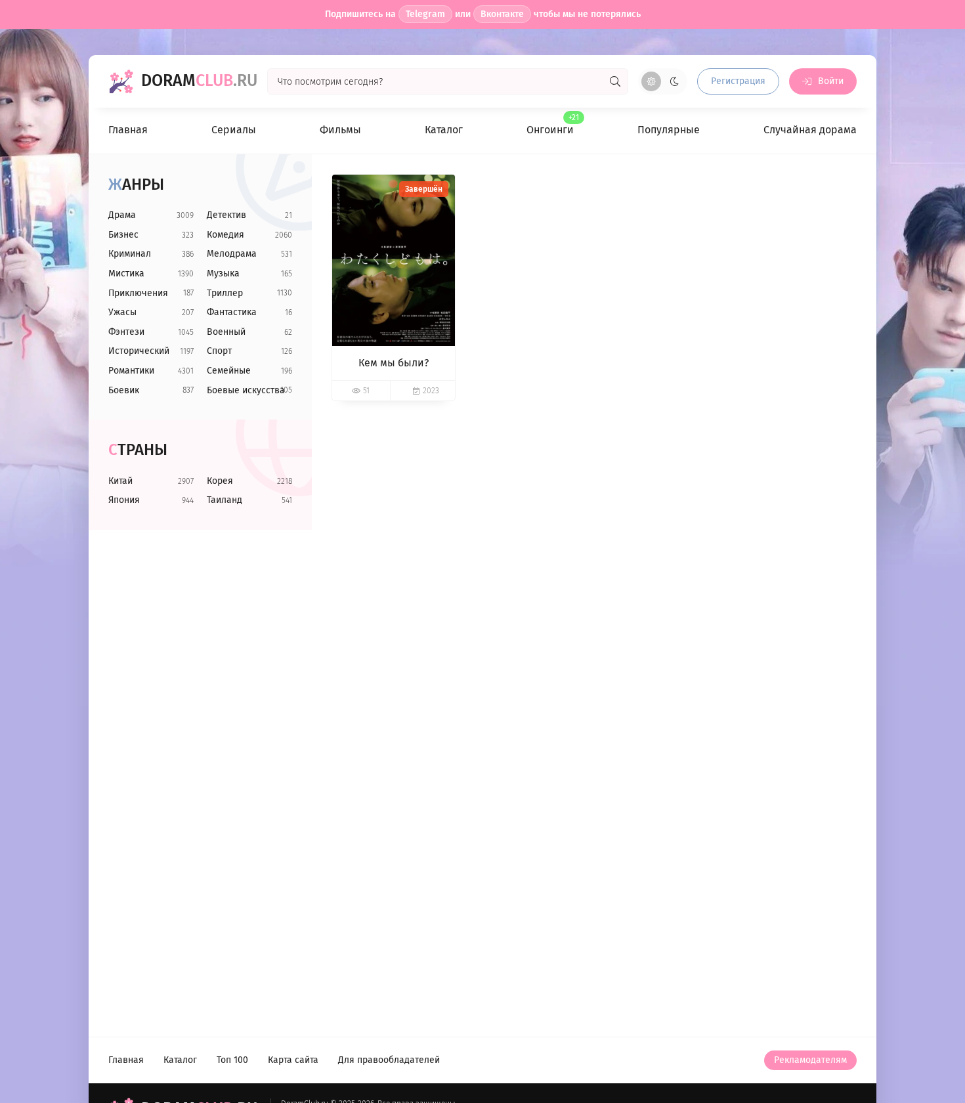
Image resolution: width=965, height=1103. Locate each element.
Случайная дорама (810, 129)
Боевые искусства (246, 390)
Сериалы (233, 129)
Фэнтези (126, 331)
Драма (122, 215)
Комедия (225, 234)
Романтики (131, 370)
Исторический (138, 351)
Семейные (229, 370)
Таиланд (224, 500)
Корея (220, 481)
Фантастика (232, 312)
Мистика (126, 273)
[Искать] (615, 81)
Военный (226, 331)
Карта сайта (293, 1060)
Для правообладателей (389, 1060)
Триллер (225, 293)
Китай (120, 481)
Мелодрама (232, 253)
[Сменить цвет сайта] (662, 81)
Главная (128, 129)
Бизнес (123, 234)
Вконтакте (502, 14)
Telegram (425, 14)
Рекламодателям (810, 1060)
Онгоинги (550, 125)
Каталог (444, 129)
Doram (199, 81)
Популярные (668, 129)
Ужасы (122, 312)
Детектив (226, 215)
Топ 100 (232, 1060)
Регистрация (738, 81)
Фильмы (340, 129)
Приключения (138, 293)
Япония (124, 500)
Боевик (123, 390)
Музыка (223, 273)
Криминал (129, 253)
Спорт (219, 351)
